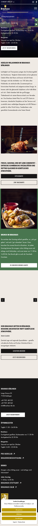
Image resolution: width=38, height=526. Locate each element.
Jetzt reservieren (9, 48)
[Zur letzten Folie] (3, 139)
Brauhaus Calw (7, 487)
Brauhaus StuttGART (10, 483)
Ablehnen (19, 514)
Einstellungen (19, 518)
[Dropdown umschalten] (13, 2)
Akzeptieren (19, 510)
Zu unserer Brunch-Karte (19, 265)
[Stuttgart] (5, 8)
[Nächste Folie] (35, 139)
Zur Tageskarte (19, 182)
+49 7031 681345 (7, 403)
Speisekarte (19, 176)
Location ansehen (19, 351)
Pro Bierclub (6, 454)
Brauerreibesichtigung (11, 458)
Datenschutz (21, 522)
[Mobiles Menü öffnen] (35, 8)
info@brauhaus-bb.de (8, 406)
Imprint (15, 522)
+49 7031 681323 (7, 400)
